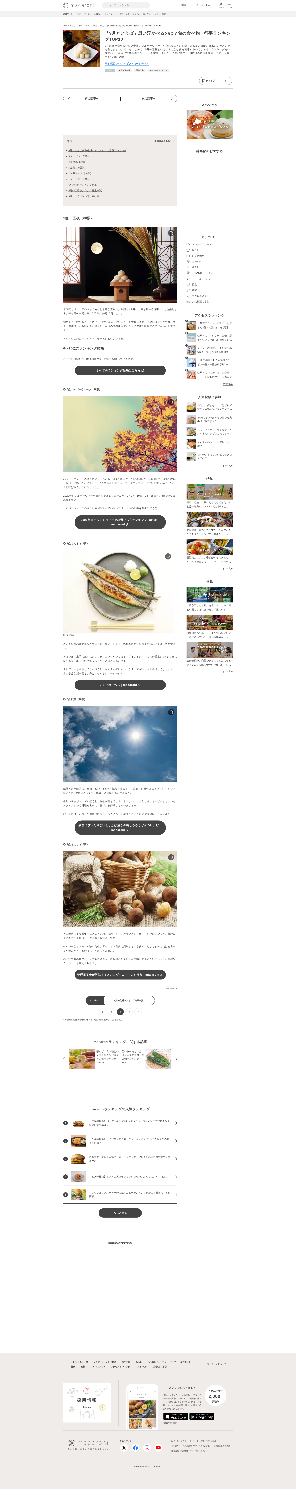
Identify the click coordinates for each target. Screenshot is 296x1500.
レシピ (97, 1362)
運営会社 (175, 1451)
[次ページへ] (138, 1011)
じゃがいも (147, 14)
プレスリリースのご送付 (181, 1446)
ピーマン (87, 14)
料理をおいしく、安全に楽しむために (214, 1446)
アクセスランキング (120, 1366)
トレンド (193, 5)
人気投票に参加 (159, 1366)
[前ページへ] (102, 1011)
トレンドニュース (79, 1362)
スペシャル (141, 1366)
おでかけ (126, 1362)
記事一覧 (175, 1441)
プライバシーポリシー (198, 1451)
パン (157, 14)
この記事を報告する (170, 988)
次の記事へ (149, 98)
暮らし (139, 1362)
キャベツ (119, 14)
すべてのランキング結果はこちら (118, 370)
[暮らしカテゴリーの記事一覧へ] (110, 70)
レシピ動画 (180, 5)
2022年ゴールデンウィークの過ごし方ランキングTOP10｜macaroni (120, 522)
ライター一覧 (185, 1441)
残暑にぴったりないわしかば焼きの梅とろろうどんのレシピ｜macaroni (120, 828)
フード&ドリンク (182, 1362)
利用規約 (184, 1451)
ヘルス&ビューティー (158, 1362)
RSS (195, 1446)
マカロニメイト (97, 1366)
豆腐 (128, 14)
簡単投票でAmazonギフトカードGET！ (127, 63)
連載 (83, 1366)
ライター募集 (198, 1441)
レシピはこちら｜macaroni (118, 684)
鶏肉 (164, 14)
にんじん (136, 14)
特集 (73, 1366)
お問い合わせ (211, 1441)
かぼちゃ (98, 14)
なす (79, 14)
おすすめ (205, 5)
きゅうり (108, 14)
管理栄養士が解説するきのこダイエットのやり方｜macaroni (118, 974)
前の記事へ (92, 98)
